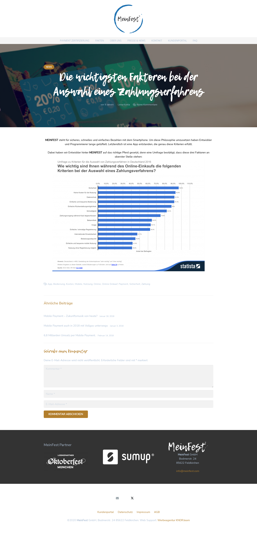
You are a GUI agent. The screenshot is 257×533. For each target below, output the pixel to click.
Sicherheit (134, 284)
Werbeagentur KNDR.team (174, 520)
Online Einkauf (109, 284)
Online (97, 284)
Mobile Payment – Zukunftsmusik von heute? (70, 316)
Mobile (78, 284)
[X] (132, 498)
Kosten (70, 284)
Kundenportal (105, 512)
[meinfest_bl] (128, 18)
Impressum (143, 512)
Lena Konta (124, 104)
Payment (123, 284)
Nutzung (88, 284)
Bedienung (59, 284)
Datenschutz (125, 512)
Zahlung (145, 284)
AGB (157, 512)
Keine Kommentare (147, 104)
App (50, 284)
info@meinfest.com (187, 471)
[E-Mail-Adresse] (117, 498)
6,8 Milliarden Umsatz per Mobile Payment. (70, 335)
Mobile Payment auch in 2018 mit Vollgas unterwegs (76, 325)
